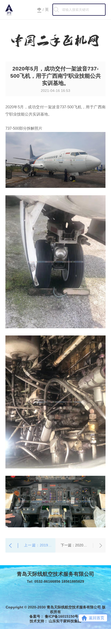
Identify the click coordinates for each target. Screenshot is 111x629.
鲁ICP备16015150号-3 (63, 616)
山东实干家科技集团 (65, 621)
